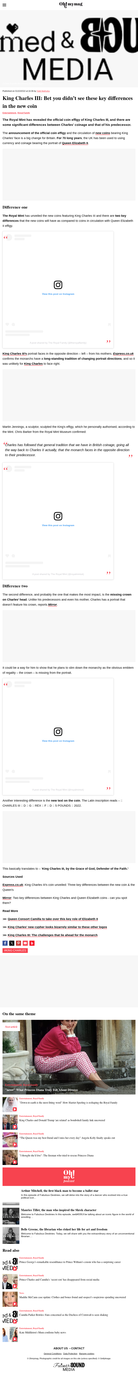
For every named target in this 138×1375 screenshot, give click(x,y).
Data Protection (70, 1354)
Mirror (7, 898)
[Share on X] (11, 943)
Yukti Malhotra (43, 91)
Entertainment (9, 113)
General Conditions (53, 1354)
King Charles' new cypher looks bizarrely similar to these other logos (57, 927)
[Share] (18, 943)
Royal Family (24, 113)
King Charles (33, 363)
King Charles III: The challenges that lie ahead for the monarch (53, 935)
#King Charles (15, 950)
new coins (102, 133)
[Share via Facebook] (5, 943)
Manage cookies (86, 1354)
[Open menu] (4, 5)
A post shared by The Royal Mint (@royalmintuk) (58, 574)
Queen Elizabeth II (75, 143)
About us (61, 1348)
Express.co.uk (13, 884)
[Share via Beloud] (31, 943)
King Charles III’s (15, 353)
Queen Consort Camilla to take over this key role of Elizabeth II (53, 919)
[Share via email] (25, 943)
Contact (77, 1348)
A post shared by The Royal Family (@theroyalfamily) (58, 342)
